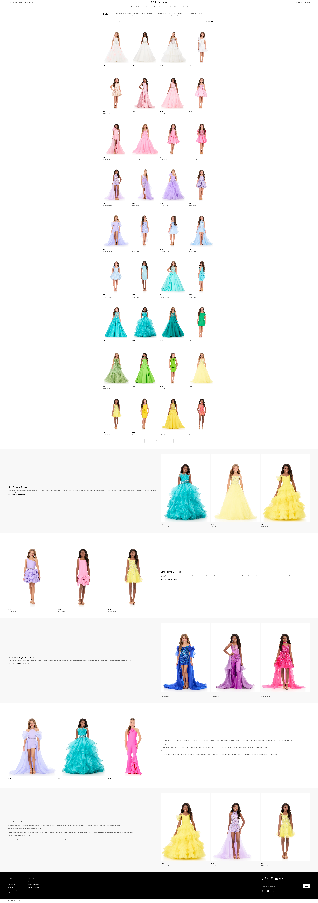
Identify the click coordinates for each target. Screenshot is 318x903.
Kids (175, 6)
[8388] (82, 572)
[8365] (285, 657)
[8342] (285, 488)
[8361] (235, 657)
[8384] (145, 273)
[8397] (173, 136)
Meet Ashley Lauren (17, 2)
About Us (10, 882)
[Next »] (171, 441)
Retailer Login (30, 2)
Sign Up (307, 886)
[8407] (145, 44)
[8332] (116, 411)
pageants (34, 832)
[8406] (173, 44)
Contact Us (31, 892)
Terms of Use (307, 900)
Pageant (161, 6)
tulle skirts (180, 754)
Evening (167, 6)
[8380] (173, 90)
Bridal (171, 6)
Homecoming (149, 6)
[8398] (201, 273)
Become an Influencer (33, 884)
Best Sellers (138, 6)
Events (24, 2)
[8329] (32, 572)
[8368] (173, 182)
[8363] (145, 90)
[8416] (145, 228)
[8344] (145, 319)
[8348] (116, 136)
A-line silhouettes (191, 754)
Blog (10, 2)
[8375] (173, 319)
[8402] (116, 90)
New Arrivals (132, 6)
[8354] (201, 136)
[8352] (201, 411)
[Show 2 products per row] (206, 21)
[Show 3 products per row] (209, 21)
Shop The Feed (11, 884)
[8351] (185, 657)
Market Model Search (33, 887)
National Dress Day (12, 890)
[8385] (145, 365)
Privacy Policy (299, 900)
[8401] (145, 411)
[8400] (201, 44)
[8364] (116, 182)
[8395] (173, 273)
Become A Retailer (32, 882)
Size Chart (10, 887)
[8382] (201, 365)
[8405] (201, 319)
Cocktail (156, 6)
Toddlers (180, 6)
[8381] (116, 44)
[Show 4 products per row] (213, 21)
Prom (144, 6)
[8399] (173, 365)
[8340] (145, 136)
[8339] (116, 228)
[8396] (116, 319)
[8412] (201, 228)
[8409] (201, 90)
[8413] (201, 182)
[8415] (173, 228)
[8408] (145, 182)
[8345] (116, 365)
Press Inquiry (31, 890)
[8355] (173, 411)
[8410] (116, 273)
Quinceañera (186, 6)
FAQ (9, 892)
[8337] (132, 742)
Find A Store (299, 2)
